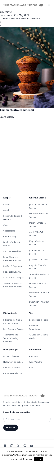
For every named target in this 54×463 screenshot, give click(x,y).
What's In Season (37, 197)
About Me (33, 356)
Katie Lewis (6, 15)
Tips (31, 313)
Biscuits (7, 204)
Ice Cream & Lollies (12, 251)
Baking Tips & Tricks (38, 320)
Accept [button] (38, 459)
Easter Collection (11, 356)
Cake (5, 225)
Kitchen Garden (10, 313)
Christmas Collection (12, 373)
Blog (31, 367)
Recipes (7, 197)
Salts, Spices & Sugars (13, 277)
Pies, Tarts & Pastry (12, 271)
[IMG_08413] (27, 67)
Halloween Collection (13, 362)
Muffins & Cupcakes (12, 266)
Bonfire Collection (11, 367)
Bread (6, 210)
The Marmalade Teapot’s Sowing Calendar (10, 338)
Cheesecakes (9, 230)
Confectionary (9, 236)
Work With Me (35, 362)
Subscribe (10, 427)
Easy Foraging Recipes (13, 329)
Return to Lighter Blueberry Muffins (20, 18)
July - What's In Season (39, 259)
